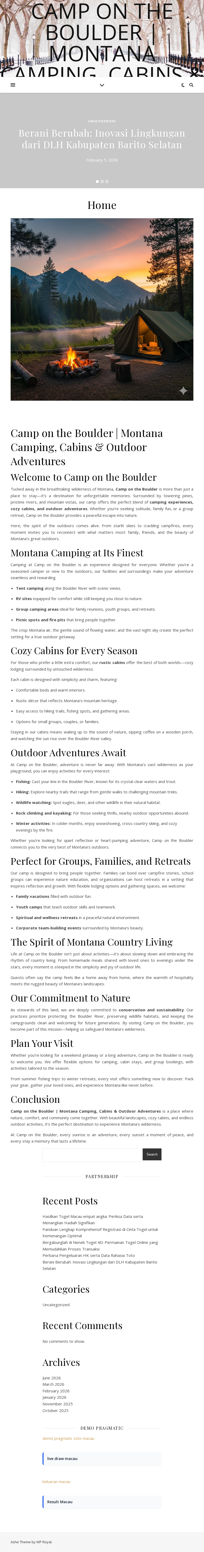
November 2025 (57, 1403)
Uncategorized (102, 121)
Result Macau (60, 1501)
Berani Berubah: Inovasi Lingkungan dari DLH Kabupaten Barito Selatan (102, 138)
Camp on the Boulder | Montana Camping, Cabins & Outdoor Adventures (102, 63)
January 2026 (54, 1397)
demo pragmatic (57, 1438)
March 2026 (53, 1384)
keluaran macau (56, 1481)
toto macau (84, 1438)
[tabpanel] (102, 140)
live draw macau (62, 1458)
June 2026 (51, 1377)
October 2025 (55, 1410)
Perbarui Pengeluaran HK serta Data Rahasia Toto (88, 1255)
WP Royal (44, 1542)
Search (152, 1154)
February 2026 (56, 1390)
